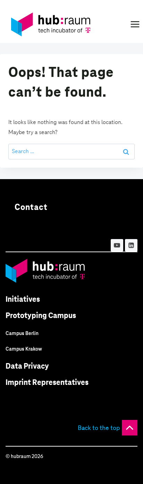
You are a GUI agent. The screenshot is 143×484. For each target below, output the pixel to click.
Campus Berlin (22, 333)
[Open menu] (135, 24)
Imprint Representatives (47, 382)
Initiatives (23, 299)
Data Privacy (27, 366)
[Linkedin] (131, 245)
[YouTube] (117, 245)
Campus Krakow (24, 349)
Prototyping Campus (41, 315)
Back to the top (99, 428)
